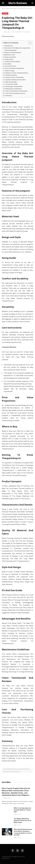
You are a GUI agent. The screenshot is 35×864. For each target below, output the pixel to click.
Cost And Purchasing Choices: (15, 93)
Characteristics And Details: (14, 77)
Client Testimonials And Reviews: (16, 91)
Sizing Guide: (8, 59)
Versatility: (8, 64)
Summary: (8, 95)
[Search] (32, 3)
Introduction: (8, 46)
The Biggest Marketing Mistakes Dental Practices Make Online (22, 820)
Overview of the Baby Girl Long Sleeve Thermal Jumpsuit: (17, 49)
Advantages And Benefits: (14, 86)
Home (3, 8)
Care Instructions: (10, 66)
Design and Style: (10, 57)
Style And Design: (11, 82)
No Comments (17, 32)
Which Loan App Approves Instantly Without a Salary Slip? (22, 810)
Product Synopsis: (11, 75)
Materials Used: (9, 55)
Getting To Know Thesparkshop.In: (16, 73)
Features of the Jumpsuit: (12, 52)
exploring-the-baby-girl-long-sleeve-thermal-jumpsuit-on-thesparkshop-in (16, 770)
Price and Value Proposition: (14, 68)
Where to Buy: (10, 71)
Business (5, 13)
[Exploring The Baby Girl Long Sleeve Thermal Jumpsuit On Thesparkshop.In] (8, 36)
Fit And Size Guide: (11, 84)
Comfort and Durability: (12, 61)
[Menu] (3, 3)
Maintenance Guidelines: (13, 89)
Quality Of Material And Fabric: (15, 80)
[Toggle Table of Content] (29, 43)
